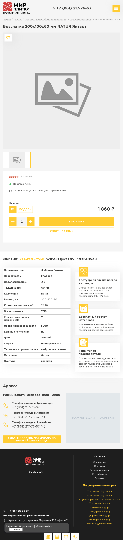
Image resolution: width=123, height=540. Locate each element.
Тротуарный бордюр (99, 512)
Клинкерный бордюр (99, 520)
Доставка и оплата (100, 470)
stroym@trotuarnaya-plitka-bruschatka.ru (26, 516)
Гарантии (99, 478)
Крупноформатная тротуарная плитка (99, 500)
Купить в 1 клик (62, 231)
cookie (46, 526)
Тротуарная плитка (99, 503)
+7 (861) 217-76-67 (74, 8)
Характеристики (32, 259)
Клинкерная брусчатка (99, 496)
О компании (99, 462)
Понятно (16, 529)
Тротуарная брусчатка (99, 492)
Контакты (99, 466)
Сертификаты (87, 259)
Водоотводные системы (99, 524)
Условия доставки (60, 259)
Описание (10, 259)
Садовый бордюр (99, 508)
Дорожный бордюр (99, 516)
